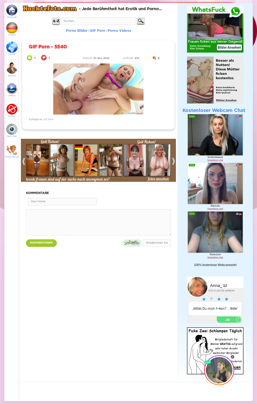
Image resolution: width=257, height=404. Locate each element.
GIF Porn (48, 120)
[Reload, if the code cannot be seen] (132, 243)
